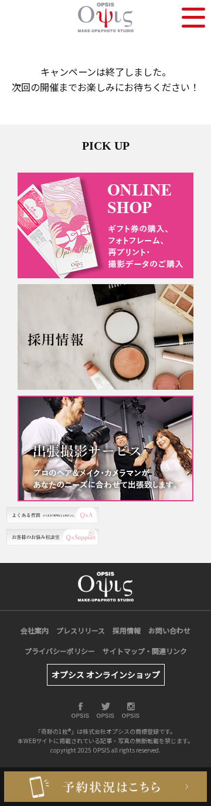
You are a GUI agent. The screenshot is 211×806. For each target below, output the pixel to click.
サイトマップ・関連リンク (145, 651)
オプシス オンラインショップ (106, 674)
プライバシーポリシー (60, 651)
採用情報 (127, 630)
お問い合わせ (169, 630)
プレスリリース (80, 630)
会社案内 (35, 630)
